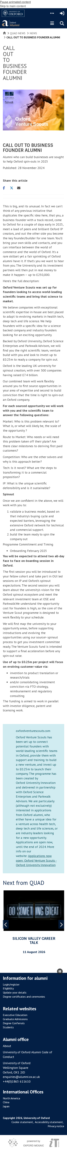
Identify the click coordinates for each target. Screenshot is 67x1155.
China (6, 1102)
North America (11, 1098)
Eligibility (8, 988)
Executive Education (15, 1015)
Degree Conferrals (14, 1023)
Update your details (14, 992)
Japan (6, 1106)
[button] (52, 13)
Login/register (11, 984)
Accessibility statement (49, 1122)
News (33, 33)
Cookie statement (22, 1122)
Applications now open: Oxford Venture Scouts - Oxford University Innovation (36, 860)
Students (8, 1027)
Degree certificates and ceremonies (24, 996)
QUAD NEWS (17, 33)
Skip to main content (13, 6)
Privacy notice (56, 1126)
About (7, 1046)
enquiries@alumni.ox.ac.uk (21, 1077)
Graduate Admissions (15, 1019)
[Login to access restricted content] (62, 13)
